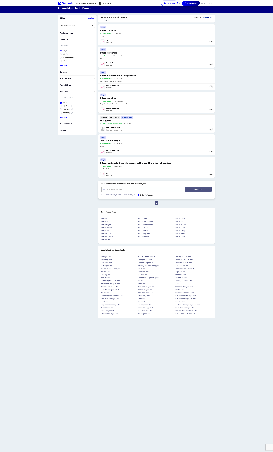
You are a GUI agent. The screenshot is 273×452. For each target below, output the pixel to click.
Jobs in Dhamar (106, 227)
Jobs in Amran (143, 227)
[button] (86, 3)
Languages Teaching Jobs (110, 305)
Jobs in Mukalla (180, 224)
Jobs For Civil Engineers (109, 314)
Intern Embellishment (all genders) (118, 75)
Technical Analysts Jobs (184, 287)
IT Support (105, 120)
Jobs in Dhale (180, 233)
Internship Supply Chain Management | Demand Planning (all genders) (136, 163)
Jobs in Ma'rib (143, 230)
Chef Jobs (141, 299)
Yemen (210, 3)
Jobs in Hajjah (106, 224)
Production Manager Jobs (184, 308)
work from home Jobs (146, 293)
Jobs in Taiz (105, 222)
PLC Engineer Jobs (144, 314)
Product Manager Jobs (146, 287)
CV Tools (106, 3)
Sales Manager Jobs (145, 290)
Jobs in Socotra (143, 237)
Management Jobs (145, 260)
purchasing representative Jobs (112, 296)
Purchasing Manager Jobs (110, 281)
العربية (203, 3)
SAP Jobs (141, 281)
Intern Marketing (108, 53)
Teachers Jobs (180, 275)
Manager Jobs (106, 257)
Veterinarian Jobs (107, 308)
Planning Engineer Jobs (183, 281)
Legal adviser (180, 272)
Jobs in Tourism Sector (146, 257)
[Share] (211, 41)
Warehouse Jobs (181, 278)
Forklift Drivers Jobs (145, 311)
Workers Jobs (105, 278)
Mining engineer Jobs (108, 311)
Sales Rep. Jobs (106, 263)
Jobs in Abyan (180, 237)
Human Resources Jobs (109, 287)
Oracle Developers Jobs (184, 260)
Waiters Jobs (105, 272)
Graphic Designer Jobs (183, 263)
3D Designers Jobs (182, 266)
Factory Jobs (142, 302)
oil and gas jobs (106, 266)
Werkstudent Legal (110, 140)
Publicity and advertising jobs (148, 266)
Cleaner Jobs (143, 275)
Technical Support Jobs (146, 308)
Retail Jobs (105, 302)
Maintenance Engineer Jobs (185, 299)
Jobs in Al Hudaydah (145, 222)
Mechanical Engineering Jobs (148, 278)
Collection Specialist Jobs (184, 293)
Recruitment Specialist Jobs (111, 290)
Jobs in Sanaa (106, 218)
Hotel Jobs (142, 269)
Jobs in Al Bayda (181, 230)
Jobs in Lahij (105, 230)
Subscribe (198, 189)
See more (63, 65)
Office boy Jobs (144, 296)
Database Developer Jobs (110, 284)
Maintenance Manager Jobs (185, 296)
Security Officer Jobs (183, 257)
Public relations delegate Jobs (186, 314)
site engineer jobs (144, 305)
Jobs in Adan (142, 218)
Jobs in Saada (180, 227)
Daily (142, 195)
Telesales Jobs (143, 272)
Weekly (150, 195)
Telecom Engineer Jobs (146, 263)
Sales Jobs (142, 284)
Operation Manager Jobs (110, 299)
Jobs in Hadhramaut (145, 224)
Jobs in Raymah (144, 233)
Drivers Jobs (105, 293)
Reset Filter (90, 18)
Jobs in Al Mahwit (107, 237)
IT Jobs (177, 284)
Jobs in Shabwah (107, 233)
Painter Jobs (179, 290)
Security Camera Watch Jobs (186, 311)
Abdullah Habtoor (113, 128)
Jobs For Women (181, 302)
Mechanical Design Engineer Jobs (187, 305)
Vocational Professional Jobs (185, 269)
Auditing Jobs (106, 275)
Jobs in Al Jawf (106, 240)
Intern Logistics (108, 30)
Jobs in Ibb (179, 222)
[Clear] (92, 25)
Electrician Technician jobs (111, 269)
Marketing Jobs (106, 260)
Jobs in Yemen (180, 218)
